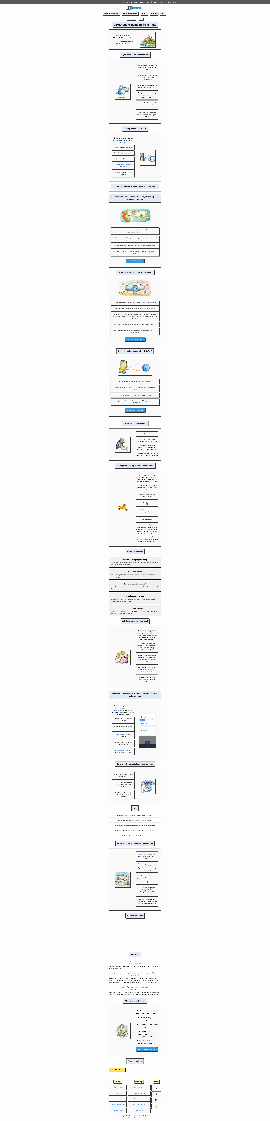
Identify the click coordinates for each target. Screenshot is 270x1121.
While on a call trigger (122, 750)
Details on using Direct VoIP (135, 410)
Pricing (144, 13)
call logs (127, 395)
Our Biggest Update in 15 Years (135, 961)
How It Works (139, 1110)
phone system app (149, 669)
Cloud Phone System (130, 13)
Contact (155, 2)
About (148, 2)
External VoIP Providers (118, 1104)
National (117, 1070)
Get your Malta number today (146, 1049)
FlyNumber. (123, 142)
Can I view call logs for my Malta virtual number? (135, 836)
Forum (162, 2)
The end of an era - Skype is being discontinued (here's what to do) (135, 973)
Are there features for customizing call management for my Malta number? (135, 825)
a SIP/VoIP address (145, 381)
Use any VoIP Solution (138, 1104)
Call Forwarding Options (135, 260)
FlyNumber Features (139, 1093)
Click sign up (141, 854)
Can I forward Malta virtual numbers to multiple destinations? (135, 820)
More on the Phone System (135, 339)
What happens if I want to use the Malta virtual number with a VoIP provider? (135, 830)
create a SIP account (146, 671)
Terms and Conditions (135, 1118)
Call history (118, 734)
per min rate (123, 230)
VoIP (118, 172)
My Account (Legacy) (137, 2)
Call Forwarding (139, 1099)
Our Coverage (131, 19)
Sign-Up (154, 13)
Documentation (171, 2)
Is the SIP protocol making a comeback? (135, 987)
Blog (162, 13)
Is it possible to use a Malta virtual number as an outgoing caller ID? (135, 815)
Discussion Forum (117, 1099)
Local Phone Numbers (111, 13)
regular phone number (123, 165)
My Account (124, 2)
